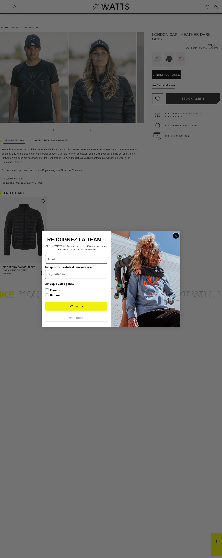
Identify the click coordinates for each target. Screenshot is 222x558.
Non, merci (76, 318)
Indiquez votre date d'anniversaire (68, 267)
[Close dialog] (176, 236)
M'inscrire (76, 306)
